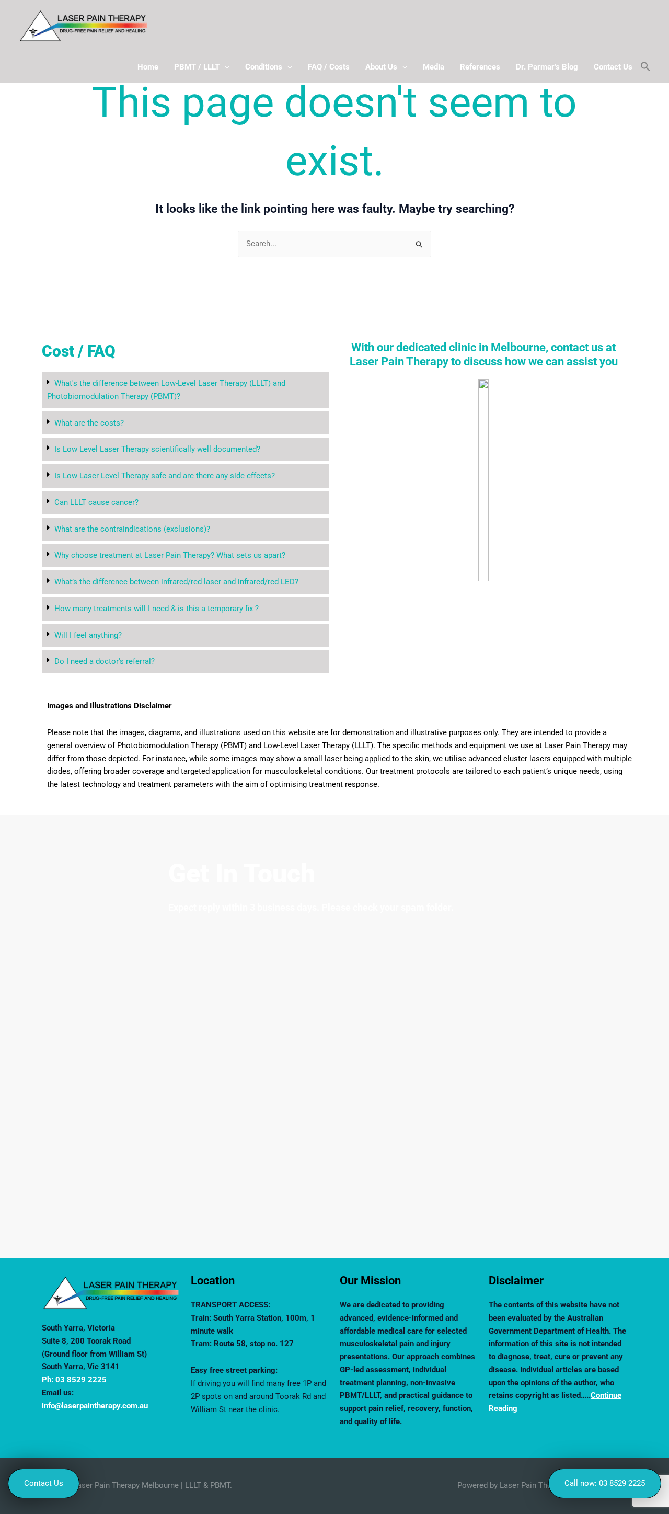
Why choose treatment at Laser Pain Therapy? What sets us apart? (169, 555)
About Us (381, 67)
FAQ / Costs (329, 67)
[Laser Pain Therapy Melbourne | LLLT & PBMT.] (83, 25)
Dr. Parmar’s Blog (547, 67)
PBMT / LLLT (197, 67)
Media (433, 67)
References (480, 67)
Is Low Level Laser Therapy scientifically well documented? (157, 449)
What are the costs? (89, 423)
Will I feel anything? (88, 635)
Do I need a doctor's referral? (104, 661)
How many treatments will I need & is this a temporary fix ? (156, 608)
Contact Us (613, 67)
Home (147, 67)
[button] (224, 67)
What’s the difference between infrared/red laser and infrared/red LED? (176, 582)
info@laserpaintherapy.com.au (95, 1405)
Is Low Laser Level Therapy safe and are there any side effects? (164, 475)
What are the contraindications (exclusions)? (132, 529)
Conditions (263, 67)
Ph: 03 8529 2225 (74, 1379)
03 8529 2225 (622, 1483)
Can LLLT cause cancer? (96, 502)
